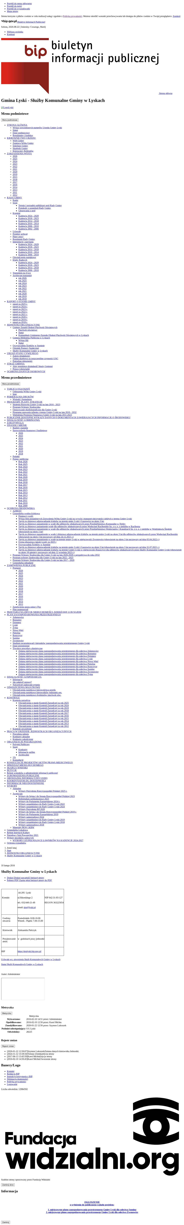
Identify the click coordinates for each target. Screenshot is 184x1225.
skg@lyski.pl (30, 907)
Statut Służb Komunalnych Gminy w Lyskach (22, 964)
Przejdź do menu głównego (19, 3)
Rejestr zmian (8, 1046)
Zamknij (176, 16)
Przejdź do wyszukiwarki (18, 8)
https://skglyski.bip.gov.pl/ (29, 951)
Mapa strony (12, 11)
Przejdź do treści (14, 6)
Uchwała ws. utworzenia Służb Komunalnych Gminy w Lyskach (30, 959)
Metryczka (6, 1013)
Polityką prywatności (72, 16)
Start (9, 850)
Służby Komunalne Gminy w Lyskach (24, 855)
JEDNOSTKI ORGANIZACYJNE (23, 853)
